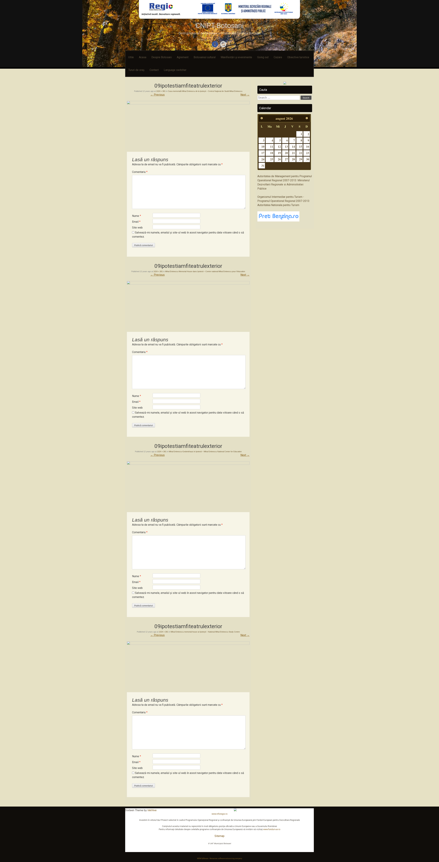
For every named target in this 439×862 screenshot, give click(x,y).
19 (279, 153)
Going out (263, 57)
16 (307, 146)
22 (300, 153)
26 (279, 159)
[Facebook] (215, 46)
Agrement (182, 57)
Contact (154, 70)
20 (286, 153)
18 (271, 153)
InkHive (152, 810)
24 (262, 159)
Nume (136, 216)
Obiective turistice (298, 57)
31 (262, 165)
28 (293, 159)
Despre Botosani (161, 57)
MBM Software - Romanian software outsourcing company (219, 858)
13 (286, 146)
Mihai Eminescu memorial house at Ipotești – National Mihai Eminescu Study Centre (205, 632)
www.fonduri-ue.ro (271, 829)
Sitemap (219, 836)
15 (300, 146)
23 (307, 153)
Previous (157, 94)
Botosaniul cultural (205, 57)
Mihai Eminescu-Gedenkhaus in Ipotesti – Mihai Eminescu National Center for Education (205, 451)
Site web (137, 227)
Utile (131, 57)
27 (286, 159)
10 (262, 146)
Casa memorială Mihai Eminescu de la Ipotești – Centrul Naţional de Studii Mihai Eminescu (205, 91)
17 (262, 153)
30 (307, 159)
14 (293, 146)
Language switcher (175, 70)
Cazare (278, 57)
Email (136, 221)
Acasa (142, 57)
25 (271, 159)
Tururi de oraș (136, 70)
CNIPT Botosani (219, 26)
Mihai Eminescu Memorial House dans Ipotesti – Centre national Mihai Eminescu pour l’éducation (205, 271)
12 (279, 146)
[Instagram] (224, 46)
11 (271, 146)
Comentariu (139, 172)
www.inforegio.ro (219, 814)
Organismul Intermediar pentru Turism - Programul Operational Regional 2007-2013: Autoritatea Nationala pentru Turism (283, 201)
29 (300, 159)
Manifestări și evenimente (236, 57)
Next (245, 94)
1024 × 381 (160, 91)
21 (293, 153)
